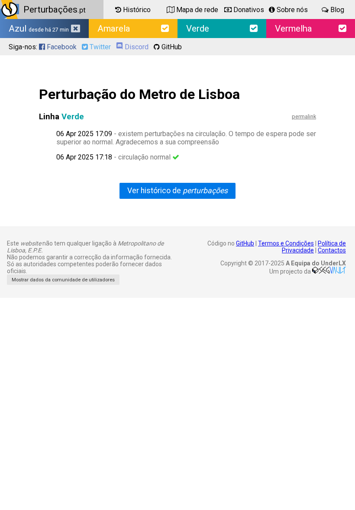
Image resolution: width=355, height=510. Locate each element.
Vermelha (293, 28)
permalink (304, 116)
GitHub (171, 47)
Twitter (99, 47)
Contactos (332, 250)
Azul (39, 28)
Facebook (61, 47)
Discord (135, 47)
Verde (197, 28)
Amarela (113, 28)
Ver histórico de (177, 190)
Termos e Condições (286, 243)
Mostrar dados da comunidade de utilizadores (63, 280)
